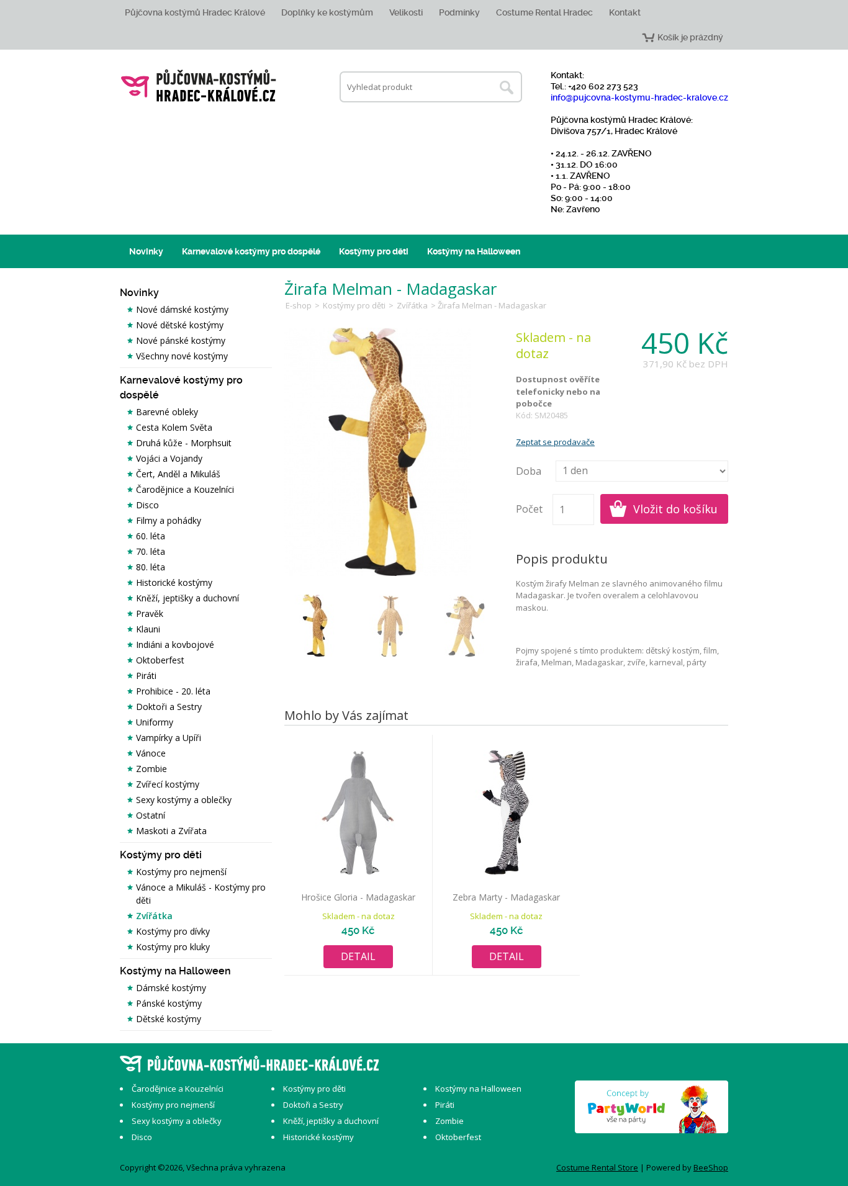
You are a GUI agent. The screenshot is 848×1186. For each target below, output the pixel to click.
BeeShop (710, 1167)
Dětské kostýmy (168, 1019)
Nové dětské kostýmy (179, 325)
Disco (147, 505)
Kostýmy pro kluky (173, 947)
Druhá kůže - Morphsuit (184, 443)
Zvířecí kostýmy (167, 784)
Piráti (146, 675)
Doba (528, 471)
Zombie (151, 769)
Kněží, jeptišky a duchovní (187, 598)
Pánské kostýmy (169, 1003)
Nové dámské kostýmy (182, 309)
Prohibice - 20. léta (173, 691)
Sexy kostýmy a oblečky (184, 800)
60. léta (150, 536)
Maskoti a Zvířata (171, 831)
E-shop (299, 305)
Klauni (148, 629)
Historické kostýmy (174, 582)
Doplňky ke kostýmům (327, 12)
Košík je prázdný (690, 37)
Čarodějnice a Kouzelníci (185, 489)
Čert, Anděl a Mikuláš (178, 474)
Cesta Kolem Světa (174, 427)
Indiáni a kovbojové (175, 644)
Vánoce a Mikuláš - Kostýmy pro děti (201, 893)
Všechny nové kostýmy (182, 356)
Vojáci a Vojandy (169, 458)
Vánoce (151, 753)
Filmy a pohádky (168, 520)
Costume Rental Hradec (544, 12)
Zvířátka (154, 916)
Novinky (146, 251)
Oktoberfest (160, 660)
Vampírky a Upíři (168, 737)
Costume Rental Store (597, 1167)
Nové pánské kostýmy (180, 340)
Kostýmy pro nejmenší (181, 872)
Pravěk (149, 613)
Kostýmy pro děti (373, 251)
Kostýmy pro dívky (173, 931)
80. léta (150, 567)
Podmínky (459, 12)
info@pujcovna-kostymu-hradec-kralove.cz (639, 97)
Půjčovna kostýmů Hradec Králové (195, 12)
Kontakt (625, 12)
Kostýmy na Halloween (473, 251)
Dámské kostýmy (171, 988)
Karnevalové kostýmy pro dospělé (251, 251)
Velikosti (406, 12)
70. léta (150, 551)
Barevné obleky (167, 412)
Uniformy (154, 722)
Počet (529, 509)
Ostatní (150, 815)
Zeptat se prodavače (555, 441)
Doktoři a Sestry (169, 706)
